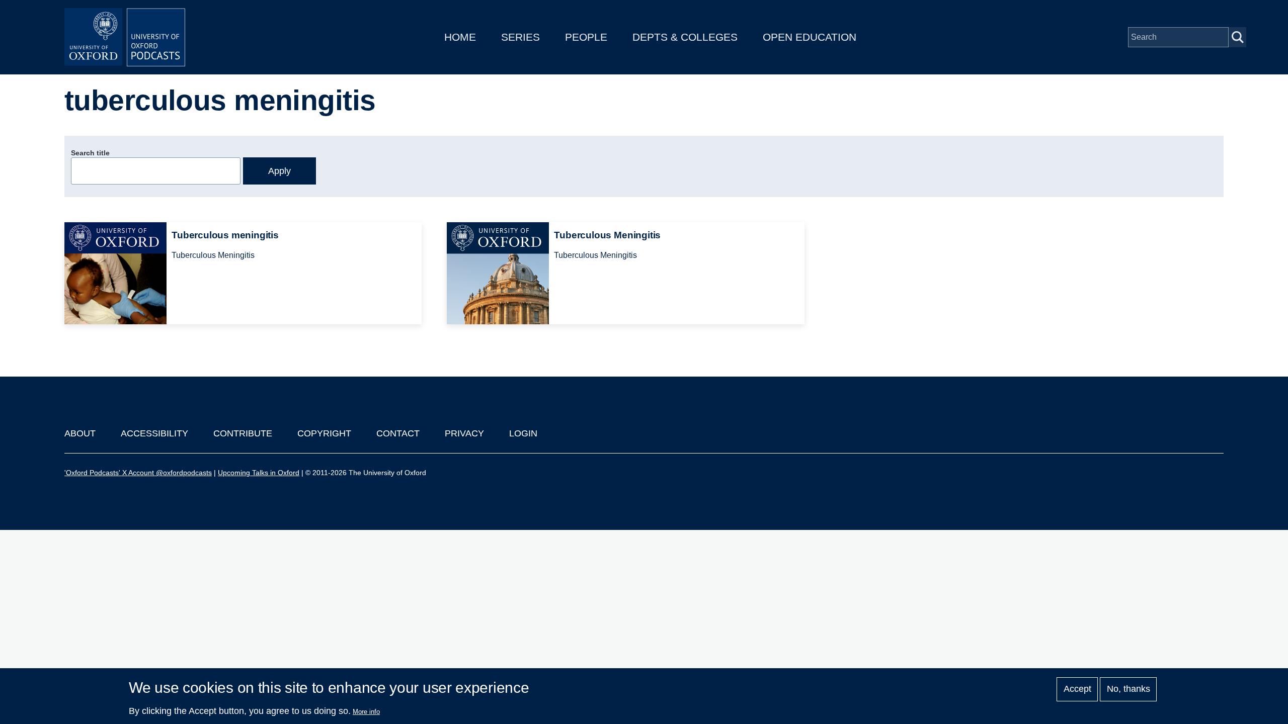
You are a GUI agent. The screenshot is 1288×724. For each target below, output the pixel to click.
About (80, 433)
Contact (398, 433)
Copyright (324, 433)
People (586, 37)
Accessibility (154, 433)
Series (520, 37)
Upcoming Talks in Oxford (258, 473)
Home (460, 37)
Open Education (809, 37)
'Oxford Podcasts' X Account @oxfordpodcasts (138, 473)
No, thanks (1128, 689)
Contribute (242, 433)
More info (366, 711)
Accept (1077, 689)
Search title (90, 153)
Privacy (464, 433)
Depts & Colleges (685, 37)
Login (523, 433)
